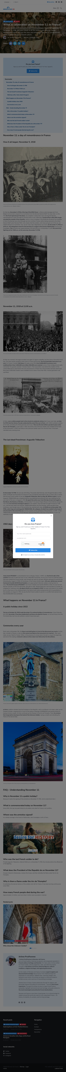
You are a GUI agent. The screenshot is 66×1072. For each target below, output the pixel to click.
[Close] (51, 515)
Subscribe (34, 550)
